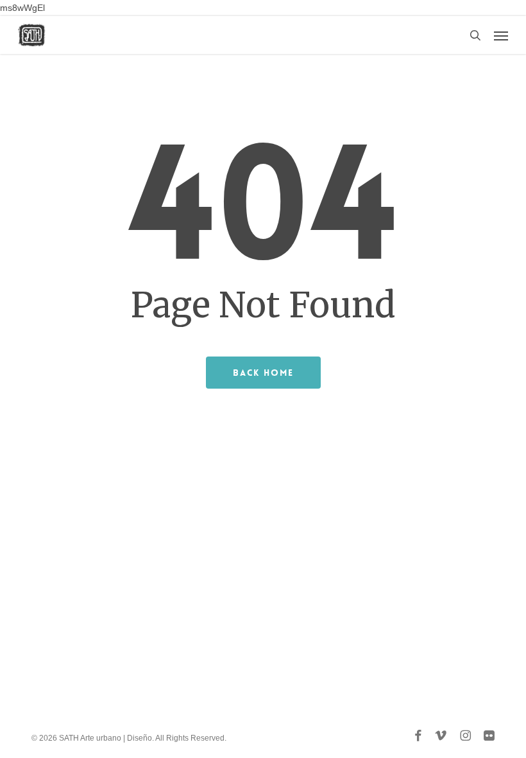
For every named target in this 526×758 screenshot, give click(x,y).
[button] (501, 35)
